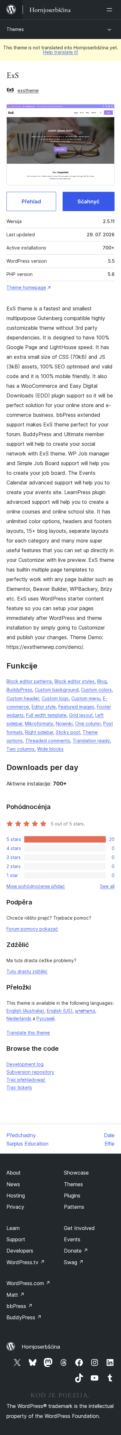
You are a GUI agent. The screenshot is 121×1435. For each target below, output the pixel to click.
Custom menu (85, 698)
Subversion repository (30, 1072)
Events (72, 1239)
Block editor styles (75, 681)
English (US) (60, 1010)
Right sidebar (39, 732)
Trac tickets (19, 1087)
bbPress (19, 1306)
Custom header (22, 698)
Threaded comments (47, 740)
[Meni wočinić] (110, 9)
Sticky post (68, 732)
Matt (15, 1295)
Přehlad (31, 201)
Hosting (15, 1195)
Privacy (15, 1207)
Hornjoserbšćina (41, 1346)
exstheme (28, 90)
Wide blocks (50, 749)
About (13, 1172)
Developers (19, 1250)
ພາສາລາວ (85, 1010)
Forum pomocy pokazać (32, 929)
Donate (76, 1250)
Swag (74, 1262)
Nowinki (64, 723)
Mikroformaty (39, 723)
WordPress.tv (25, 1262)
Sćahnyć (88, 201)
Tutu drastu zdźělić (26, 971)
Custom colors (96, 689)
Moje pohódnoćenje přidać (35, 886)
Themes (15, 29)
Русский (45, 1018)
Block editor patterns (29, 681)
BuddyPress (19, 689)
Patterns (74, 1207)
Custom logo (55, 698)
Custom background (56, 689)
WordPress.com (28, 1283)
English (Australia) (25, 1010)
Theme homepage (26, 287)
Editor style (44, 706)
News (13, 1184)
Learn (13, 1228)
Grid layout (81, 715)
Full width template (46, 715)
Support (15, 1239)
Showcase (76, 1172)
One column (88, 723)
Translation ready (91, 740)
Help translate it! (60, 52)
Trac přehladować (25, 1079)
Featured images (76, 706)
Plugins (72, 1195)
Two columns (20, 749)
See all (107, 886)
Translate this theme (28, 1032)
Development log (25, 1064)
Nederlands (18, 1018)
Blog (102, 681)
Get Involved (79, 1228)
